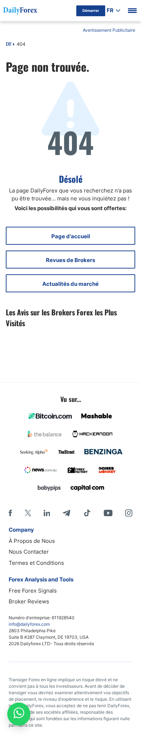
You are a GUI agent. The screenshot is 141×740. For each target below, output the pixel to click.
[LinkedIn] (46, 513)
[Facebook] (10, 513)
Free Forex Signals (33, 590)
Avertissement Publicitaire (109, 30)
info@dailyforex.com (29, 624)
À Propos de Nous (32, 540)
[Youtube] (108, 513)
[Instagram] (128, 513)
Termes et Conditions (36, 562)
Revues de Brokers (70, 260)
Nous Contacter (29, 551)
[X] (28, 513)
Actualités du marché (70, 283)
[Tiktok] (87, 513)
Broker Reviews (29, 601)
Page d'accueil (70, 236)
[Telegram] (66, 513)
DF (9, 44)
